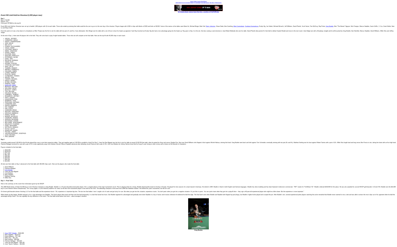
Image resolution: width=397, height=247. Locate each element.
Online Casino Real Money (200, 1)
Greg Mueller (329, 26)
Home (191, 1)
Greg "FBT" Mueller (11, 233)
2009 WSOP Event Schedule (183, 2)
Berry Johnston (210, 26)
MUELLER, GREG (10, 85)
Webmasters (218, 2)
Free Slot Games (205, 2)
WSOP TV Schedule (195, 2)
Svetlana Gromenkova (251, 26)
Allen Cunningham (238, 26)
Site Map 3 (212, 2)
